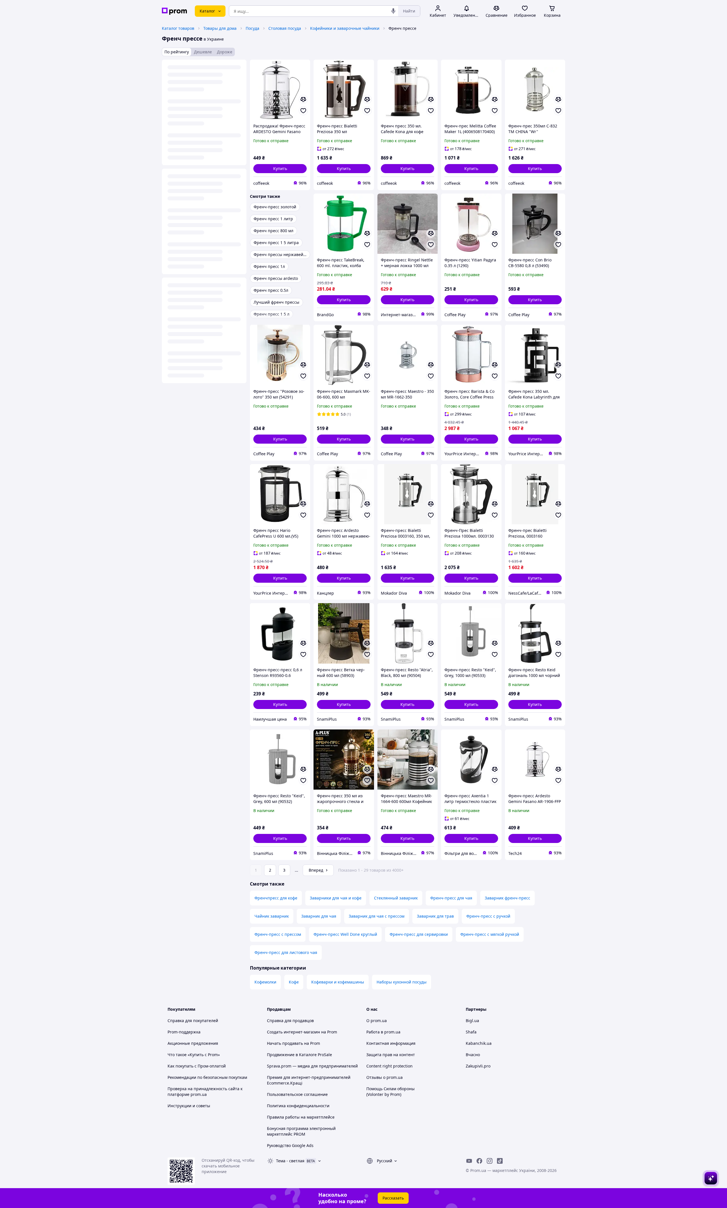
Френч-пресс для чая (451, 898)
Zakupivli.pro (478, 1066)
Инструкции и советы (189, 1105)
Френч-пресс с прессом (277, 934)
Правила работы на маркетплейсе (301, 1117)
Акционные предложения (193, 1043)
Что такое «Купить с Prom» (194, 1054)
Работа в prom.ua (383, 1032)
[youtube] (469, 1160)
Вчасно (473, 1054)
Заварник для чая (318, 916)
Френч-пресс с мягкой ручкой (489, 934)
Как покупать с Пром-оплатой (197, 1066)
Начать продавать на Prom (293, 1043)
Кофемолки (265, 982)
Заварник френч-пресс (507, 898)
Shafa (471, 1032)
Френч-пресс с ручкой (488, 916)
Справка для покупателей (193, 1020)
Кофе (294, 982)
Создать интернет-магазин (293, 1032)
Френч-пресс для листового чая (285, 952)
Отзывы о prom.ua (384, 1077)
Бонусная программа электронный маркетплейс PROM (301, 1131)
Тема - (290, 1160)
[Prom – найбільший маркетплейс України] (174, 11)
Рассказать (393, 1198)
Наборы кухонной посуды (402, 982)
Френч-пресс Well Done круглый (345, 934)
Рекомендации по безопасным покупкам (207, 1077)
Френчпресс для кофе (275, 898)
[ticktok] (499, 1160)
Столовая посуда (284, 28)
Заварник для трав (435, 916)
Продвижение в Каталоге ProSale (299, 1054)
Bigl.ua (472, 1020)
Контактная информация (390, 1043)
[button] (280, 168)
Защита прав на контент (390, 1054)
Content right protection (389, 1066)
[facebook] (479, 1160)
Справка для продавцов (290, 1020)
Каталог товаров (178, 28)
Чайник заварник (271, 916)
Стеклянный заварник (396, 898)
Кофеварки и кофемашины (337, 982)
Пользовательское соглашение (297, 1094)
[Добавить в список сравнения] (303, 99)
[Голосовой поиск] (393, 11)
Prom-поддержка (184, 1032)
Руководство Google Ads (290, 1145)
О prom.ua (376, 1020)
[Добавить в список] (303, 110)
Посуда (252, 28)
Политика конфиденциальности (298, 1105)
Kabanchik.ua (479, 1043)
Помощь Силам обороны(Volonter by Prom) (390, 1091)
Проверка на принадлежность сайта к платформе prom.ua (205, 1091)
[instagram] (489, 1160)
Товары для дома (220, 28)
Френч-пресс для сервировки (419, 934)
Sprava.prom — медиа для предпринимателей (312, 1066)
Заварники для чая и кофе (336, 898)
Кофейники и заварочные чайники (344, 28)
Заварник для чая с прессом (376, 916)
